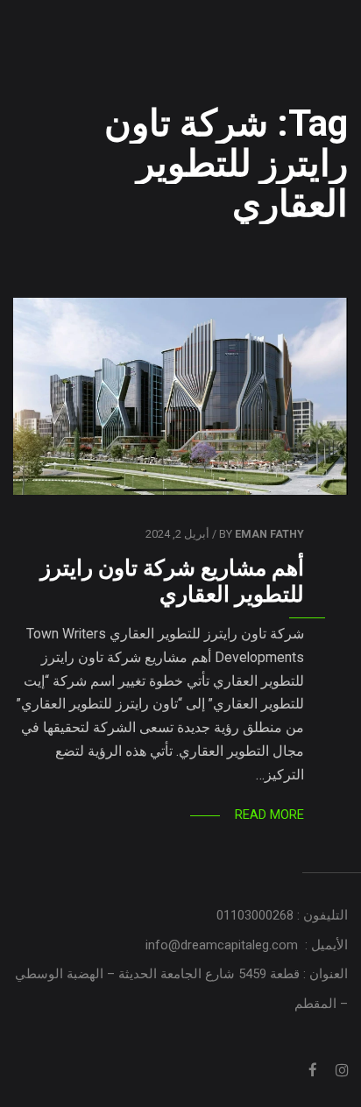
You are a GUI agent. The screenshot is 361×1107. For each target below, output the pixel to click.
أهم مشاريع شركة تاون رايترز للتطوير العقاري (172, 581)
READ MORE (269, 814)
